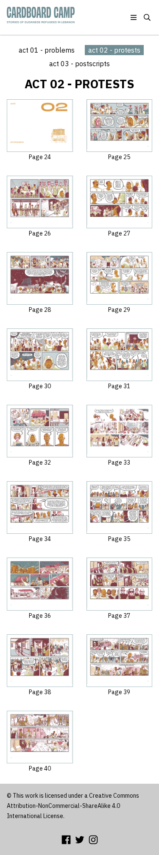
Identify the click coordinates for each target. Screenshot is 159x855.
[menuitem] (46, 50)
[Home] (41, 12)
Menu (133, 17)
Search (147, 17)
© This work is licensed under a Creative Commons (73, 795)
